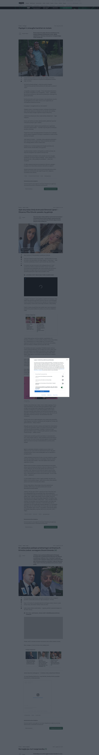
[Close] (67, 360)
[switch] (62, 376)
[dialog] (49, 377)
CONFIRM (42, 391)
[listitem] (49, 374)
